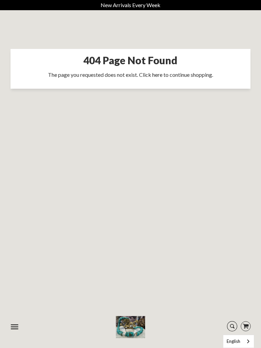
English (233, 341)
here (157, 74)
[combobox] (238, 341)
